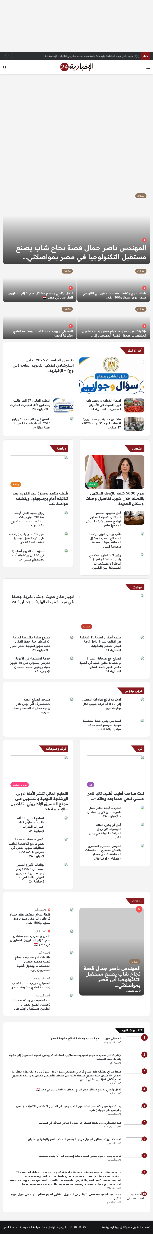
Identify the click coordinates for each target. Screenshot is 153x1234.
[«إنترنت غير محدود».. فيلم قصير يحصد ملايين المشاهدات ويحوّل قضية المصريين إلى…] (113, 321)
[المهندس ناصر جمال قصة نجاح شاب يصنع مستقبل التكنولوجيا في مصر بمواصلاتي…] (76, 227)
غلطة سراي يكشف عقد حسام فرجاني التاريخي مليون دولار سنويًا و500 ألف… (30, 919)
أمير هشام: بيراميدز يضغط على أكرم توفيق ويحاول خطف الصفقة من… (27, 538)
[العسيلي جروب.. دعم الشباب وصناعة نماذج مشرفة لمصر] (39, 321)
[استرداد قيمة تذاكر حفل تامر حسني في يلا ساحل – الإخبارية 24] (142, 807)
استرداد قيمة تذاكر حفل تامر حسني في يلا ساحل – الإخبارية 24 (104, 812)
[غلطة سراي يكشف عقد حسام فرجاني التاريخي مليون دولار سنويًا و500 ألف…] (113, 283)
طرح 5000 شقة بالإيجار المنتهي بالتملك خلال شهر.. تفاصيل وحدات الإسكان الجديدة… (114, 498)
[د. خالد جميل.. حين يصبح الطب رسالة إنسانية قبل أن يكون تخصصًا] (134, 1161)
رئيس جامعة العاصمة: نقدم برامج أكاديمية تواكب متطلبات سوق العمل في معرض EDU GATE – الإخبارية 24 (27, 847)
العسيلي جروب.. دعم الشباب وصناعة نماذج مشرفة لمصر (86, 1038)
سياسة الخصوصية (30, 1227)
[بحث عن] (5, 68)
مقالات (140, 195)
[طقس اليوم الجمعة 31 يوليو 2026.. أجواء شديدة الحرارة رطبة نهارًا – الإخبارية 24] (72, 419)
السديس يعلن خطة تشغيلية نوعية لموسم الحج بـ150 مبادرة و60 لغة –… (101, 725)
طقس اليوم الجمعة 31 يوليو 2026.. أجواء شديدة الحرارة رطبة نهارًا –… (31, 423)
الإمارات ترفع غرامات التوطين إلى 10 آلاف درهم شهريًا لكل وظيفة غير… (101, 704)
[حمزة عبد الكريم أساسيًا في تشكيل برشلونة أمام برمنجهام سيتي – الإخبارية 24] (66, 551)
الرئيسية (61, 1227)
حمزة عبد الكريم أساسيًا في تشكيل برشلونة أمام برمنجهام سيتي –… (28, 555)
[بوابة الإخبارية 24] (76, 66)
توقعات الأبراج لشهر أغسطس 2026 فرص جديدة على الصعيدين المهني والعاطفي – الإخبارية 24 (30, 873)
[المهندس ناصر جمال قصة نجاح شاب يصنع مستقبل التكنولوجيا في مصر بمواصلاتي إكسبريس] (111, 952)
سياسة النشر (11, 1227)
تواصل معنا (49, 1227)
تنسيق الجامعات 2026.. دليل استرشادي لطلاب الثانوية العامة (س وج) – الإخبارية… (43, 365)
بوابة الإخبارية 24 (110, 1227)
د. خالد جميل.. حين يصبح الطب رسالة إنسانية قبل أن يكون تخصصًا (79, 1156)
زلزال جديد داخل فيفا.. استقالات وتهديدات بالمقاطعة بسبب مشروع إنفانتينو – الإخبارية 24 (92, 55)
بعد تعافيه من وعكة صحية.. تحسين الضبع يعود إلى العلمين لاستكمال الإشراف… (31, 1004)
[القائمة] (148, 68)
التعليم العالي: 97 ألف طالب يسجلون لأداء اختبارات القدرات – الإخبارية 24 (30, 405)
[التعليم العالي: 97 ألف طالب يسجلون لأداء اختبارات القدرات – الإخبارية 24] (63, 405)
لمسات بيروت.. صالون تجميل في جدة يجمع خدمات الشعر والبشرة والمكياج (74, 1139)
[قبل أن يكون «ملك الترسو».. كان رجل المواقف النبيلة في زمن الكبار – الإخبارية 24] (142, 824)
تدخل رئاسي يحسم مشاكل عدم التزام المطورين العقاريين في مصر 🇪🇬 (30, 940)
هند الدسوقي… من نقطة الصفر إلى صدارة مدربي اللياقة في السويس (79, 1122)
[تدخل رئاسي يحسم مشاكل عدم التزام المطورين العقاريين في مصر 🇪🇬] (39, 283)
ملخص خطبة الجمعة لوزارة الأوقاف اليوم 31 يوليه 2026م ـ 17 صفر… (100, 423)
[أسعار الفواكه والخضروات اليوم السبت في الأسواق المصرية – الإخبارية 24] (134, 405)
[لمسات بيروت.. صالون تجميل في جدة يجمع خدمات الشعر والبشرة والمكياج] (134, 1144)
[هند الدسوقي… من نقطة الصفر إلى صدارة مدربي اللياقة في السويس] (134, 1128)
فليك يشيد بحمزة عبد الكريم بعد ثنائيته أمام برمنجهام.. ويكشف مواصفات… (40, 498)
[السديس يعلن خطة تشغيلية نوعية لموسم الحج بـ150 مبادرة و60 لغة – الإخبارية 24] (142, 720)
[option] (76, 264)
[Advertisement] (76, 26)
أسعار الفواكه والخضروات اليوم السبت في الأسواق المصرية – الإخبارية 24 (103, 405)
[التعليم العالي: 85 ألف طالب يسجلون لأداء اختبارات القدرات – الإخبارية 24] (66, 818)
